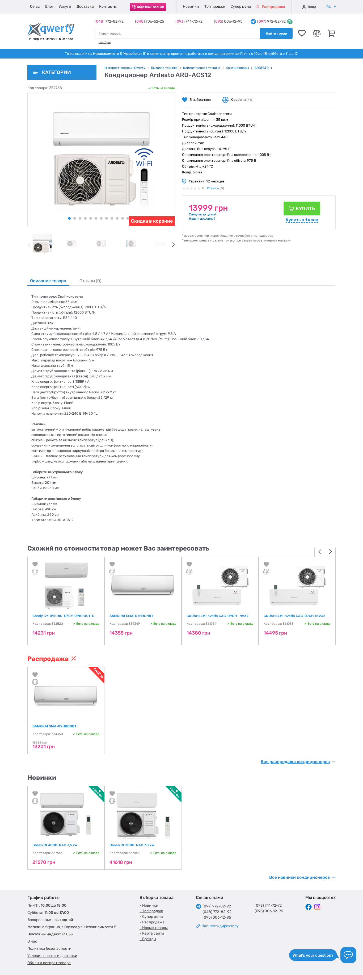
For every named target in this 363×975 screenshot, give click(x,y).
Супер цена (240, 6)
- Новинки (149, 905)
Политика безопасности (49, 948)
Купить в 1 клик (302, 219)
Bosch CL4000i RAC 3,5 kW (55, 845)
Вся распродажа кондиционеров (295, 762)
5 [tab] (90, 218)
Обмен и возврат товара (49, 963)
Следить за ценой (202, 214)
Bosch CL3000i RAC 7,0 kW (131, 845)
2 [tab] (74, 218)
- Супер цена (151, 916)
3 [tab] (80, 218)
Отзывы (213, 188)
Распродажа (273, 7)
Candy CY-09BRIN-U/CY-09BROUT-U (63, 616)
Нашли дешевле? (202, 218)
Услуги (65, 6)
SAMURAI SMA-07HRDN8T (131, 616)
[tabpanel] (42, 243)
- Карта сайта (152, 933)
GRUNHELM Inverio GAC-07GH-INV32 (294, 616)
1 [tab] (69, 218)
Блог (49, 6)
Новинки (191, 6)
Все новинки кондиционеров (299, 877)
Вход (312, 7)
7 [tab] (101, 218)
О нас (35, 6)
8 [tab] (106, 218)
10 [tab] (117, 218)
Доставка (85, 6)
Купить (305, 208)
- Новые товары (154, 928)
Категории (56, 72)
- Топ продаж (151, 911)
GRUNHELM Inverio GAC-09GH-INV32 (217, 616)
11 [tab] (122, 218)
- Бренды (148, 939)
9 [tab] (112, 218)
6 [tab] (96, 218)
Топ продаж (214, 6)
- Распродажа (152, 922)
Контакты (108, 6)
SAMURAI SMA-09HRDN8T (54, 726)
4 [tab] (85, 218)
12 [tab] (127, 218)
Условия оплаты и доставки (52, 955)
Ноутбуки (105, 42)
